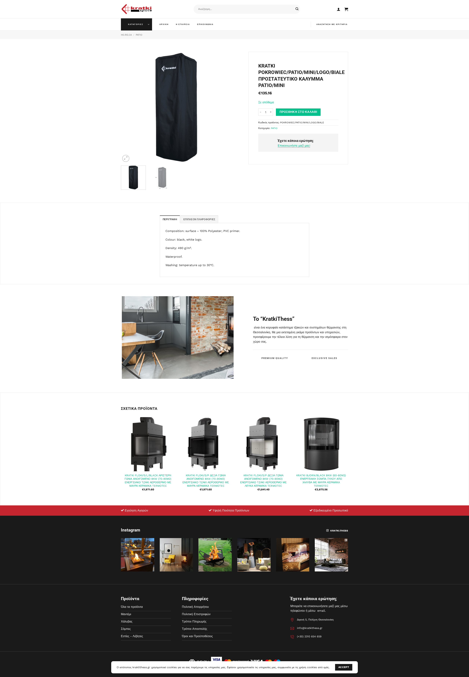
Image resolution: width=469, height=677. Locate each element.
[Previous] (127, 107)
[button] (338, 9)
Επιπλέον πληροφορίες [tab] (199, 219)
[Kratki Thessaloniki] (136, 9)
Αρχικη (164, 24)
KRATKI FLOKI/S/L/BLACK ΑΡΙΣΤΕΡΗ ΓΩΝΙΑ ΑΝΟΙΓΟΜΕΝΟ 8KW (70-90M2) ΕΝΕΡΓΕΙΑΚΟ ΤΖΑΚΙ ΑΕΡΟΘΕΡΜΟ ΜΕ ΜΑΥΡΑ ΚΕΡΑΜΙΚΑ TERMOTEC (148, 480)
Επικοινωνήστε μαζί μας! (294, 145)
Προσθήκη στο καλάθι (298, 112)
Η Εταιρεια (183, 24)
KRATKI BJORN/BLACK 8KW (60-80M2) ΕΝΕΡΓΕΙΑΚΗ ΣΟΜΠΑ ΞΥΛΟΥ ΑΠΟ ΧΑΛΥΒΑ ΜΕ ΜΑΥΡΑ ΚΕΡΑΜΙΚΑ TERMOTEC (321, 480)
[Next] (225, 107)
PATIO (139, 34)
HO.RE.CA (126, 34)
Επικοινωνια (205, 24)
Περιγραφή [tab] (170, 219)
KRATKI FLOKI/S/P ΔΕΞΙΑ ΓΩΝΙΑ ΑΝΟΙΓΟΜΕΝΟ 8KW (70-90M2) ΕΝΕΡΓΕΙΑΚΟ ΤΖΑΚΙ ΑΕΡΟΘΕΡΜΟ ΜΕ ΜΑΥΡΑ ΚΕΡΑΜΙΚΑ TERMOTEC (205, 480)
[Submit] (297, 9)
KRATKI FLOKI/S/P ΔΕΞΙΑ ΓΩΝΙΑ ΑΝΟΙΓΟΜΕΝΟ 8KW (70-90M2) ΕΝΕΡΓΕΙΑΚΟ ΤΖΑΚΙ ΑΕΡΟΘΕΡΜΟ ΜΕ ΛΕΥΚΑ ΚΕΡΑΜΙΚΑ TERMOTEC (263, 480)
